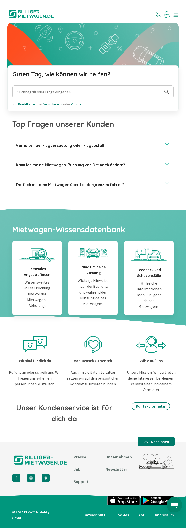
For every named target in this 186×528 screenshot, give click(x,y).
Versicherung (52, 104)
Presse (80, 457)
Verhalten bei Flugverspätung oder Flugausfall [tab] (60, 145)
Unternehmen (118, 457)
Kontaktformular (151, 406)
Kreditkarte (26, 104)
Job (77, 469)
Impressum (164, 514)
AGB (142, 514)
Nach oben (160, 441)
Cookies (122, 514)
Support (81, 481)
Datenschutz (95, 514)
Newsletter (116, 469)
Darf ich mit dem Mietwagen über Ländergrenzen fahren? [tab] (70, 184)
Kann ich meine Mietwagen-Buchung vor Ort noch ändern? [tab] (70, 165)
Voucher (77, 104)
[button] (167, 14)
